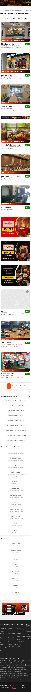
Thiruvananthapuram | (7, 673)
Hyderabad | (14, 665)
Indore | (25, 669)
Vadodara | (17, 671)
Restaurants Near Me (12, 645)
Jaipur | (2, 665)
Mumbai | (12, 661)
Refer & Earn (20, 636)
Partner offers (2, 639)
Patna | (2, 669)
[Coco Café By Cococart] (15, 137)
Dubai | (13, 663)
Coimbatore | (5, 667)
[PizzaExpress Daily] (15, 36)
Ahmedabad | (24, 663)
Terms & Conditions (20, 640)
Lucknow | (22, 665)
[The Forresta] (15, 334)
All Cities (16, 677)
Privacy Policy (19, 645)
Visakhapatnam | (21, 667)
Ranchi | (12, 667)
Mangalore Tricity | (6, 677)
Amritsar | (8, 669)
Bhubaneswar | (18, 669)
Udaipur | (25, 673)
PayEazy (19, 633)
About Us (3, 628)
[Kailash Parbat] (15, 67)
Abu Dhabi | (11, 675)
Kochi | (28, 665)
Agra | (8, 665)
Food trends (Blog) (2, 633)
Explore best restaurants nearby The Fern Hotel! (15, 680)
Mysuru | (10, 671)
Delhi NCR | (4, 661)
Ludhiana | (3, 671)
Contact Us (4, 648)
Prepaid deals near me (11, 639)
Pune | (2, 663)
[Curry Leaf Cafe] (15, 365)
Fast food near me (11, 634)
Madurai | (3, 675)
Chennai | (26, 661)
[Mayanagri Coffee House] (15, 168)
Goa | (18, 663)
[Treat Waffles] (15, 98)
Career (2, 651)
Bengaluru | (19, 661)
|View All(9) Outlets (20, 313)
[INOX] (15, 303)
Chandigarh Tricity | (22, 675)
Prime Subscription (20, 629)
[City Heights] (15, 199)
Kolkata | (8, 663)
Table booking (11, 629)
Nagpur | (19, 673)
